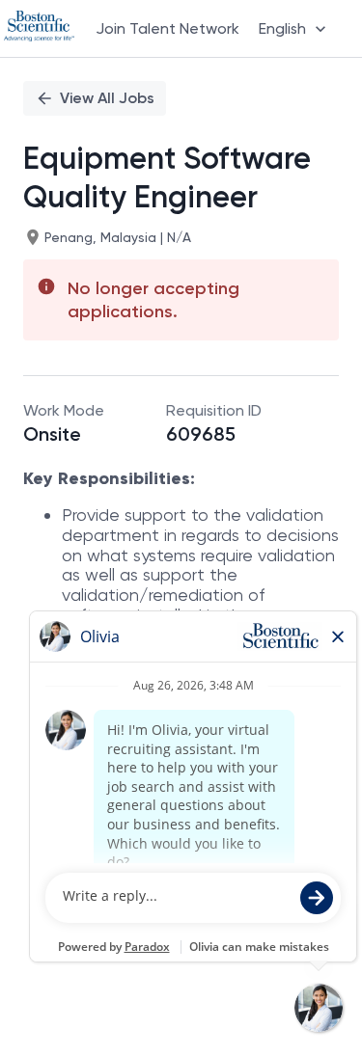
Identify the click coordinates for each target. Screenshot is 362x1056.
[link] (39, 28)
